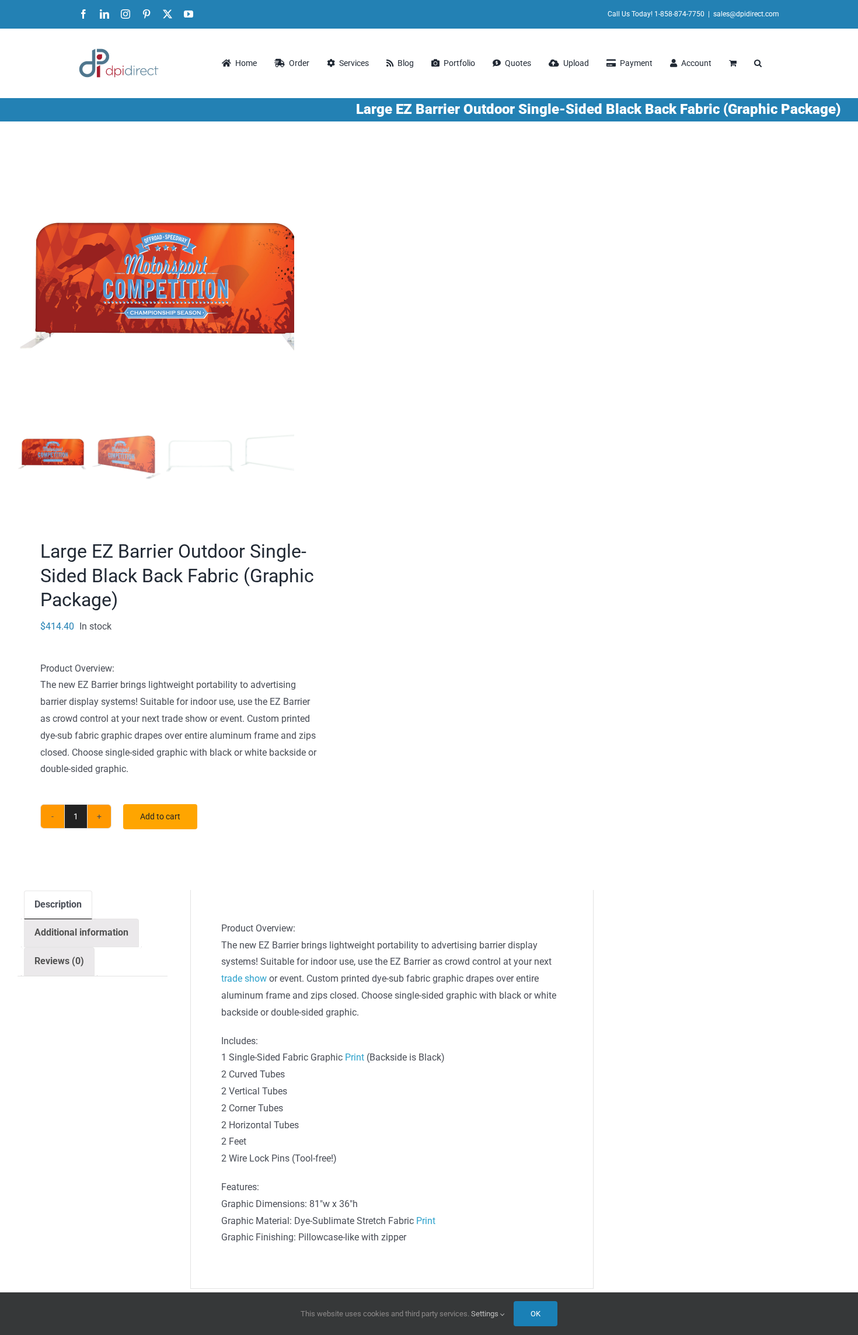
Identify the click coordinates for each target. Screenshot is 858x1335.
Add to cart (160, 816)
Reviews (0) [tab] (59, 961)
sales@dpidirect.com (746, 14)
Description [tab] (58, 904)
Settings (485, 1313)
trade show (244, 978)
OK (535, 1313)
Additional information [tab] (81, 932)
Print (354, 1057)
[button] (758, 63)
